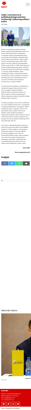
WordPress (16, 408)
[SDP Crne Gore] (4, 4)
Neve (2, 408)
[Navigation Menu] (28, 4)
